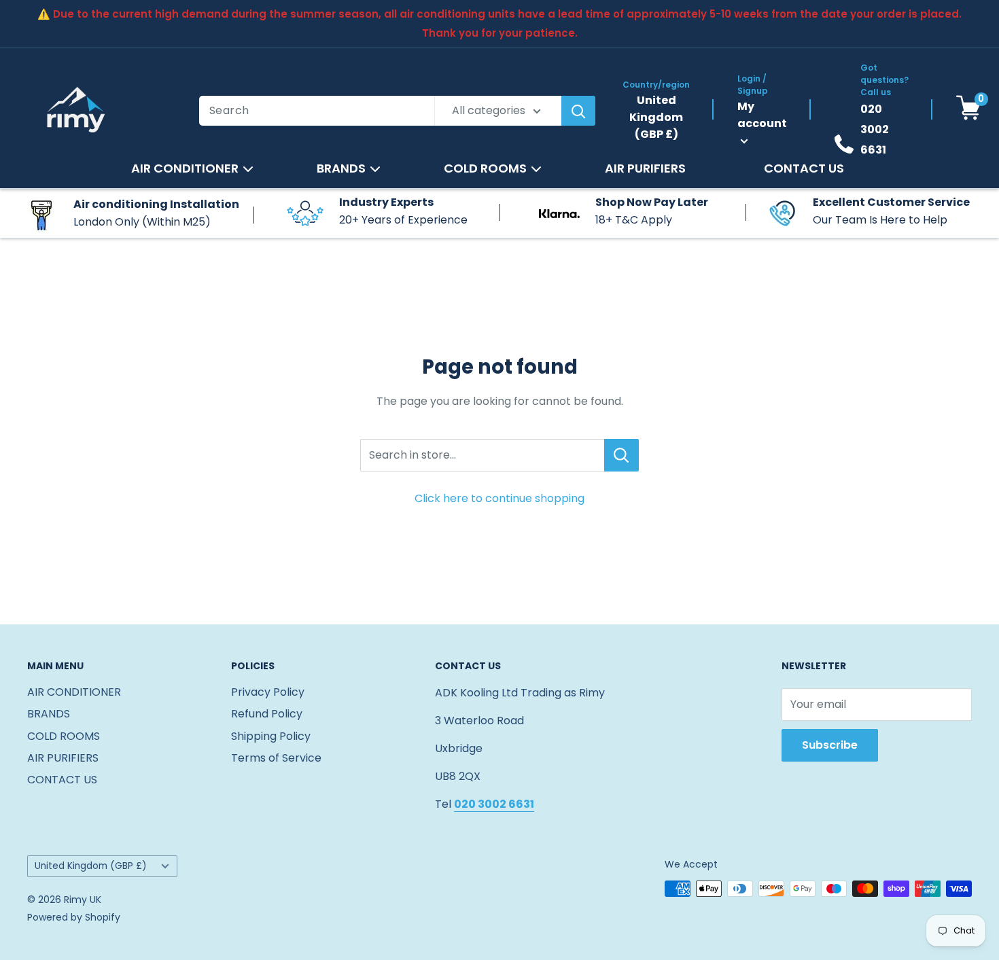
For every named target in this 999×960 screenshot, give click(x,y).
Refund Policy (266, 714)
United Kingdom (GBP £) (91, 865)
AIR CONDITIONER (185, 168)
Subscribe (830, 745)
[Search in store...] (621, 455)
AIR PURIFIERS (645, 168)
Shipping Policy (271, 736)
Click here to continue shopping (499, 498)
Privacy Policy (267, 692)
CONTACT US (804, 168)
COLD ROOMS (485, 168)
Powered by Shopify (73, 917)
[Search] (578, 111)
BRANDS (341, 168)
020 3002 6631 (874, 129)
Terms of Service (276, 758)
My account (762, 115)
